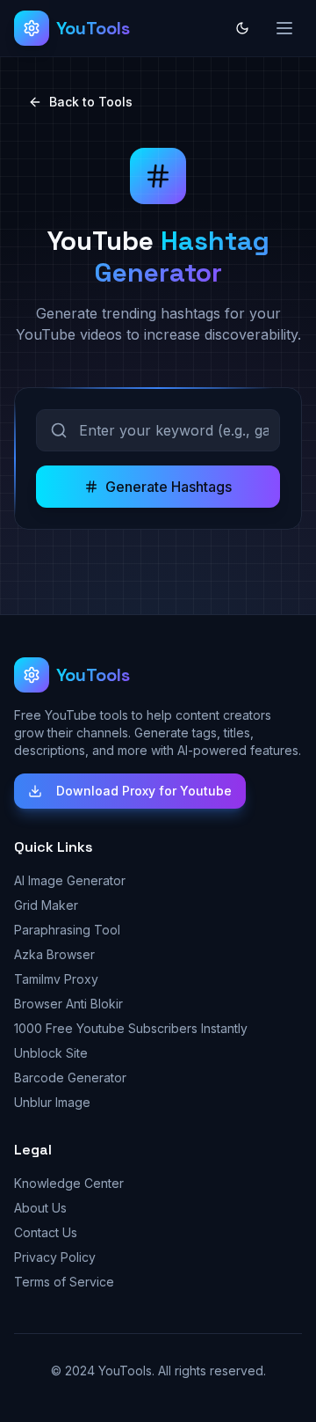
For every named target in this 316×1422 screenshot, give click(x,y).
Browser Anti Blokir (68, 1003)
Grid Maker (46, 905)
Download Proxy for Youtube (144, 790)
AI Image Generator (70, 880)
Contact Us (45, 1232)
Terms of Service (64, 1281)
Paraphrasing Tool (67, 929)
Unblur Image (52, 1102)
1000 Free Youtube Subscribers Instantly (131, 1028)
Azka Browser (54, 954)
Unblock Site (51, 1052)
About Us (40, 1207)
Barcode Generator (70, 1077)
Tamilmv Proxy (56, 978)
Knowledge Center (69, 1183)
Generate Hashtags (168, 486)
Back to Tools (91, 101)
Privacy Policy (55, 1257)
